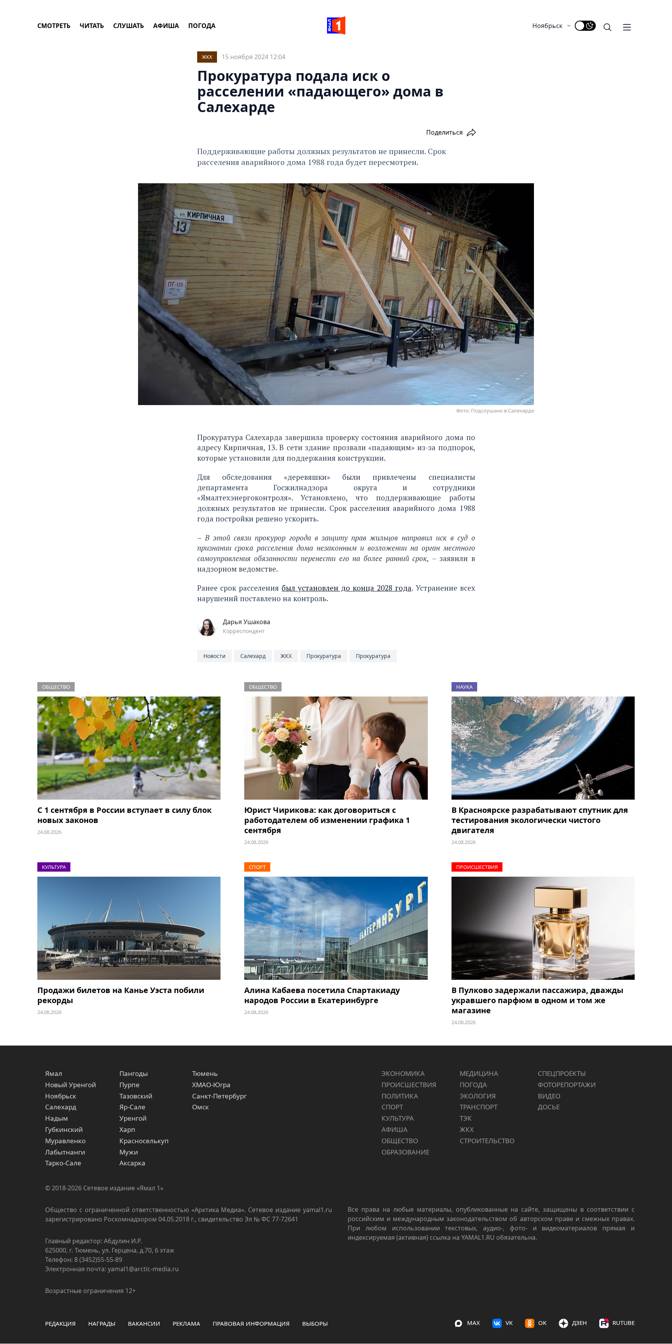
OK (542, 1322)
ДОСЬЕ (549, 1106)
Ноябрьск (547, 25)
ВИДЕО (549, 1095)
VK (509, 1322)
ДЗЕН (579, 1322)
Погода (201, 25)
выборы (315, 1323)
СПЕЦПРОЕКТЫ (562, 1073)
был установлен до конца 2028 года (346, 588)
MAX (473, 1322)
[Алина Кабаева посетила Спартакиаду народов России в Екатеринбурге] (335, 928)
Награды (102, 1323)
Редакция (60, 1323)
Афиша (166, 25)
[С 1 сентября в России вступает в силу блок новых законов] (128, 748)
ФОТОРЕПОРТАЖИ (567, 1084)
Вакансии (144, 1323)
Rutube (623, 1322)
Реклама (186, 1323)
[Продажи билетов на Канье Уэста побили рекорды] (128, 928)
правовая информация (251, 1323)
